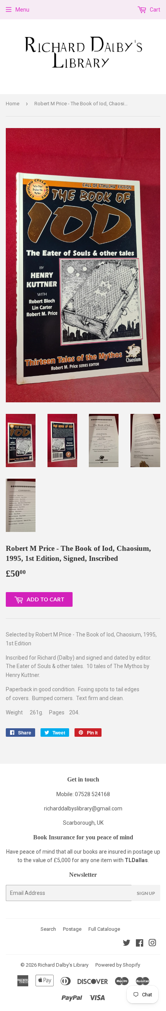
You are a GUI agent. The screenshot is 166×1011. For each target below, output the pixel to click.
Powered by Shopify (117, 965)
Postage (72, 929)
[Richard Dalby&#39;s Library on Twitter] (126, 944)
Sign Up (146, 893)
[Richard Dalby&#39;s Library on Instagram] (152, 944)
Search (48, 929)
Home (12, 103)
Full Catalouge (104, 929)
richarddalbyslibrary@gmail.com (83, 808)
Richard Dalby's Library (63, 965)
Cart (154, 10)
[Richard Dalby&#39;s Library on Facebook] (140, 944)
